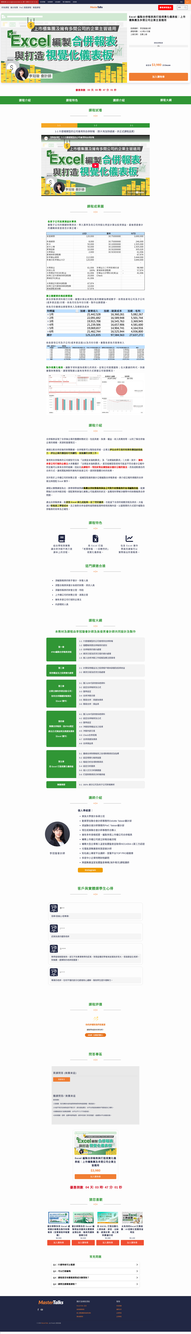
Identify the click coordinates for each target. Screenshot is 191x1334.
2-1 (131, 125)
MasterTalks (44, 1323)
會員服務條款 (80, 1309)
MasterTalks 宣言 (82, 1306)
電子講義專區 (67, 2)
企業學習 (119, 1313)
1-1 (59, 125)
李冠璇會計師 (145, 28)
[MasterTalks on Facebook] (38, 1310)
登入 (181, 2)
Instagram (90, 870)
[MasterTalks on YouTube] (41, 1310)
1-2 (95, 125)
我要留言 (61, 1079)
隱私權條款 (80, 1316)
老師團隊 (50, 2)
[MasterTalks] (96, 7)
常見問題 (42, 2)
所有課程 (5, 7)
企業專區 (119, 1316)
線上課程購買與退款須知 (84, 1313)
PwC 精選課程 (25, 7)
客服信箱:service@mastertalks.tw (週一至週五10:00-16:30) (19, 2)
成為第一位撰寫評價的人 (95, 1035)
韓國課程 (36, 7)
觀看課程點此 (166, 7)
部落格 (75, 2)
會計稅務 (14, 7)
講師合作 (119, 1309)
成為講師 (57, 2)
